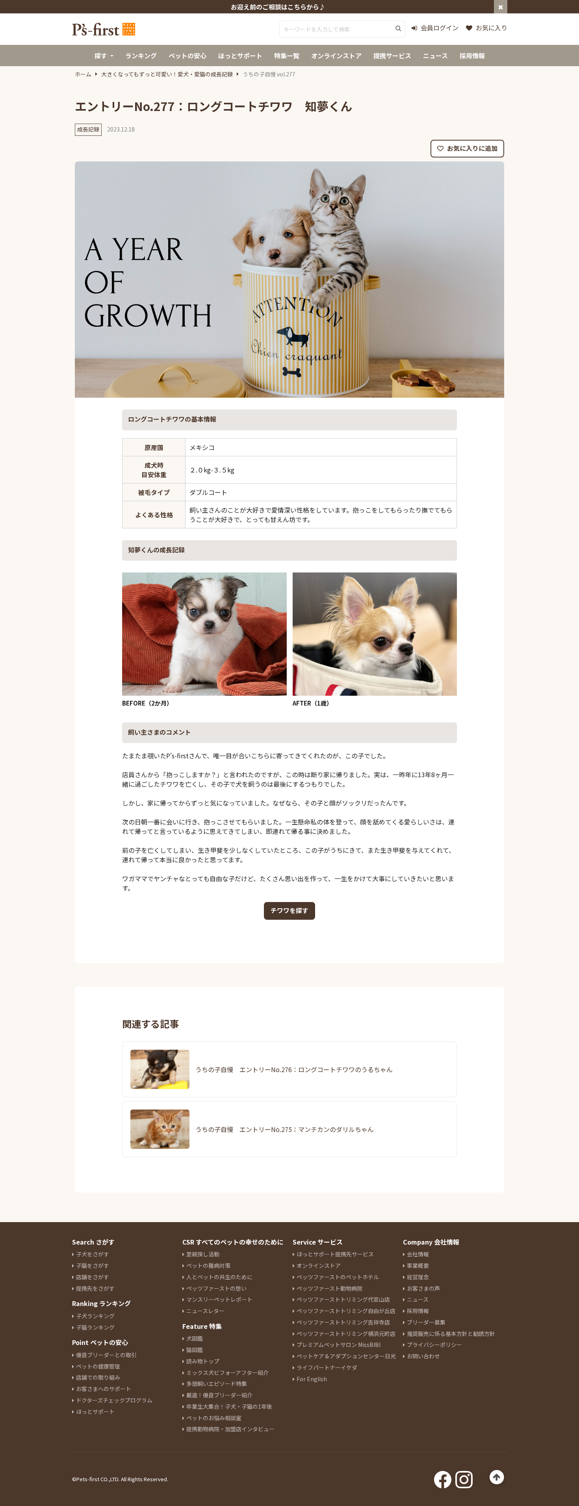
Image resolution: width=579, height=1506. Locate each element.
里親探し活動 (202, 1254)
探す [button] (101, 55)
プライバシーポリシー (434, 1345)
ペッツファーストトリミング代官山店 (343, 1299)
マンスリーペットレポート (219, 1299)
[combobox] (342, 29)
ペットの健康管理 (98, 1366)
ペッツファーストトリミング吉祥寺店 (343, 1322)
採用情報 (418, 1311)
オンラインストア (319, 1265)
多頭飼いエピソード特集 (216, 1383)
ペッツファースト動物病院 (329, 1288)
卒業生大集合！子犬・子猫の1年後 (229, 1406)
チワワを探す (289, 910)
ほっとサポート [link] (240, 55)
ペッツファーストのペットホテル (338, 1277)
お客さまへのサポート (103, 1389)
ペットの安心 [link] (187, 55)
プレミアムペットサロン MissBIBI (338, 1345)
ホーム (83, 74)
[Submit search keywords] (398, 28)
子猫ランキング (95, 1327)
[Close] (500, 6)
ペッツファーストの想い (216, 1288)
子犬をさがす (92, 1254)
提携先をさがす (95, 1288)
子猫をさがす (92, 1265)
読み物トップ (202, 1361)
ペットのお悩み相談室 (213, 1418)
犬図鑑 (194, 1338)
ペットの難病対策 (208, 1265)
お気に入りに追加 (471, 148)
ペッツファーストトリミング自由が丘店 (346, 1311)
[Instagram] (464, 1477)
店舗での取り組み (98, 1377)
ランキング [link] (141, 55)
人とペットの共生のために (219, 1277)
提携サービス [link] (392, 55)
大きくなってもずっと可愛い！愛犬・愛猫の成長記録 (167, 74)
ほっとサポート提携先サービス (335, 1254)
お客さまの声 (423, 1288)
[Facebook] (442, 1477)
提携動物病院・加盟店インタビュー (230, 1429)
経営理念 (418, 1277)
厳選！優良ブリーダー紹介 (219, 1395)
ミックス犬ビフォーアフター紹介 (227, 1372)
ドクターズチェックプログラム (114, 1400)
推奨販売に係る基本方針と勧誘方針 (451, 1333)
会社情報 (418, 1254)
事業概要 (418, 1265)
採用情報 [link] (472, 55)
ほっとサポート (95, 1411)
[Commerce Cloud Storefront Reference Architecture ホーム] (103, 29)
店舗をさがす (92, 1277)
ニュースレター (205, 1311)
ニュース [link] (435, 55)
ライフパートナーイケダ (327, 1367)
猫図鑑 (194, 1350)
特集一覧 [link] (286, 55)
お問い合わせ (423, 1356)
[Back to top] (496, 1477)
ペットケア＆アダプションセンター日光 (346, 1356)
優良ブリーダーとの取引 (106, 1355)
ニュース (418, 1299)
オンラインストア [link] (336, 55)
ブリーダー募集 (426, 1322)
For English (312, 1379)
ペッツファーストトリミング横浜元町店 (346, 1333)
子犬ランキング (95, 1316)
